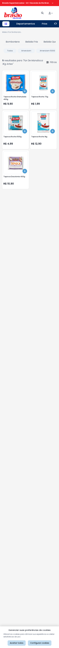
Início (4, 32)
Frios (44, 23)
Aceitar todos (16, 643)
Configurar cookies (39, 643)
